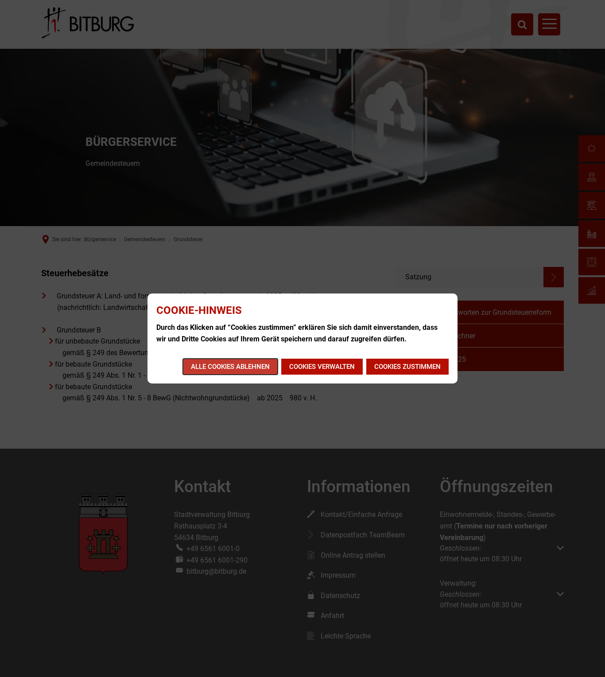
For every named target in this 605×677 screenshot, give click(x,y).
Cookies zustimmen (407, 367)
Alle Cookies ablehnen (230, 367)
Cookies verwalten (322, 367)
